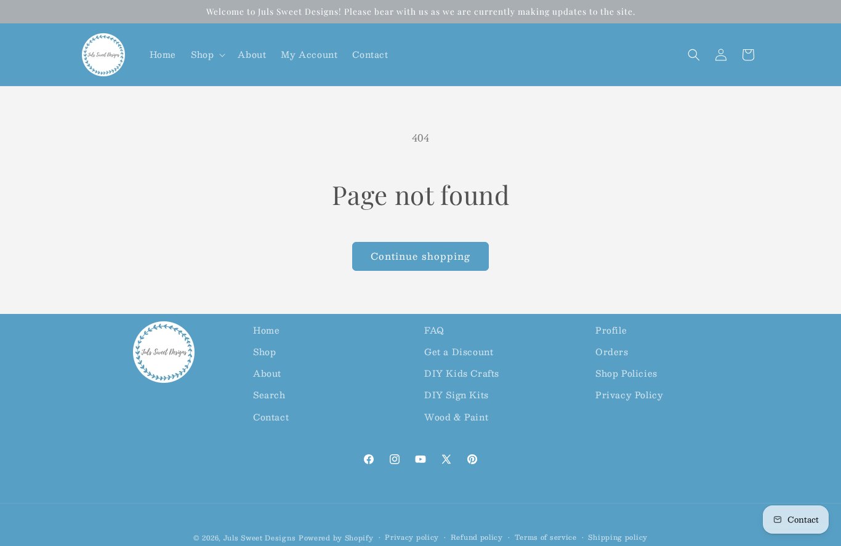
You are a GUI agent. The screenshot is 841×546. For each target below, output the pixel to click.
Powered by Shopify (336, 538)
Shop (264, 351)
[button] (206, 54)
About (267, 373)
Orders (612, 351)
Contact (271, 416)
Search (269, 394)
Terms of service (546, 537)
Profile (611, 330)
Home (266, 330)
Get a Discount (458, 351)
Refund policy (477, 537)
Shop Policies (626, 373)
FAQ (434, 330)
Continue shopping (420, 255)
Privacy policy (412, 537)
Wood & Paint (456, 416)
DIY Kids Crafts (461, 373)
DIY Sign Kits (456, 394)
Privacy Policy (629, 394)
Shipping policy (618, 537)
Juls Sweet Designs (259, 538)
